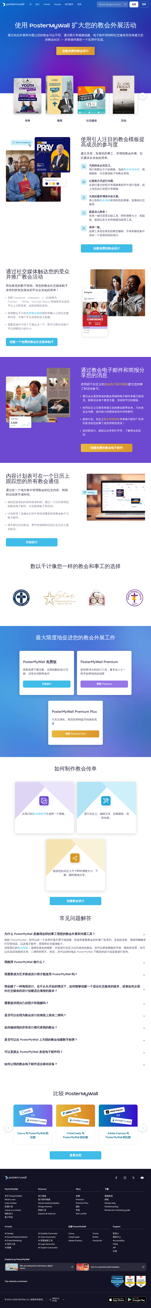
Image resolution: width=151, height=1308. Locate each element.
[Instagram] (125, 1178)
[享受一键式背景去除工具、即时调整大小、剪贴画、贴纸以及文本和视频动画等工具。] (84, 213)
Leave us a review (13, 1210)
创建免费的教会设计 (75, 51)
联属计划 (9, 1206)
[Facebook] (116, 1178)
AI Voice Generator (47, 1237)
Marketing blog (111, 1206)
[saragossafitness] (67, 600)
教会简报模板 (112, 419)
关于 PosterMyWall (13, 1196)
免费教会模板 (34, 313)
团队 (78, 1206)
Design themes (45, 1206)
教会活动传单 (131, 169)
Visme (96, 1233)
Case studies (11, 1203)
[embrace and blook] (29, 601)
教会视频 (105, 200)
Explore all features (47, 1213)
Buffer (96, 1237)
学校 (78, 1210)
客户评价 (9, 1217)
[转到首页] (12, 4)
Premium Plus (82, 1203)
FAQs (115, 1244)
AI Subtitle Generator (48, 1233)
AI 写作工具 (10, 1244)
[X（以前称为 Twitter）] (133, 1178)
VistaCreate (73, 1237)
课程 (107, 1199)
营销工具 (42, 1210)
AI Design (9, 1233)
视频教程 (109, 1196)
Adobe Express (75, 1240)
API (114, 1247)
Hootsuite (97, 1240)
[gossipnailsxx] (105, 600)
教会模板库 (39, 813)
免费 (78, 1196)
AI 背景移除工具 (45, 1240)
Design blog (110, 1203)
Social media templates (48, 1203)
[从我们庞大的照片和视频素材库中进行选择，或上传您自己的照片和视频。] (84, 182)
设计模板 (42, 1196)
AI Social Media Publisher (16, 1237)
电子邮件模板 (44, 1199)
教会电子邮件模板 (116, 384)
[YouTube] (142, 1178)
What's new (10, 1199)
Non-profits (81, 1213)
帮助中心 (117, 1237)
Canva (71, 1233)
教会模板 (23, 947)
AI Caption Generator (48, 1247)
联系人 (116, 1233)
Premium (80, 1199)
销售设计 (9, 1213)
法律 (115, 1251)
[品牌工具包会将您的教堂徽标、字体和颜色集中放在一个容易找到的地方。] (84, 228)
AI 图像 (8, 1247)
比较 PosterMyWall (77, 1226)
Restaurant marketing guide (117, 1210)
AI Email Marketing (13, 1240)
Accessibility (118, 1240)
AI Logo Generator (46, 1244)
